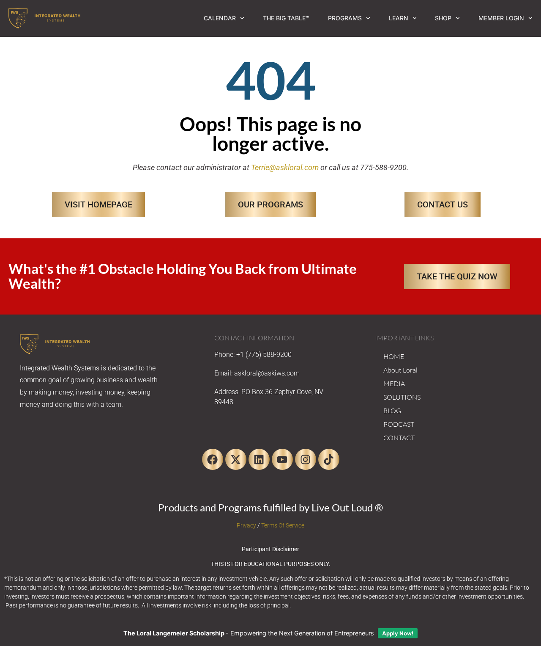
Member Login (501, 18)
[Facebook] (212, 459)
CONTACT (399, 437)
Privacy (246, 525)
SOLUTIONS (402, 397)
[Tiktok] (328, 459)
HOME (393, 356)
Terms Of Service (282, 525)
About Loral (400, 370)
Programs (345, 18)
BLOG (392, 410)
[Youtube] (282, 459)
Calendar (220, 18)
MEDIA (394, 383)
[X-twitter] (235, 459)
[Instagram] (305, 459)
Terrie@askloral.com (285, 167)
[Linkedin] (259, 459)
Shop (443, 18)
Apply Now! (397, 633)
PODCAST (398, 424)
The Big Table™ (286, 18)
